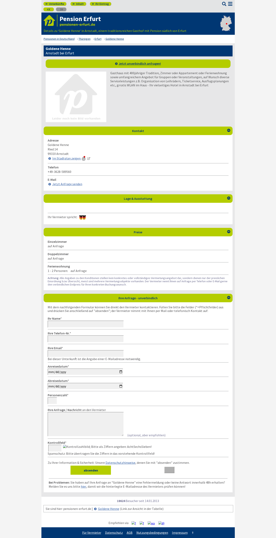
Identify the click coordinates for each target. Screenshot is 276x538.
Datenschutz (114, 533)
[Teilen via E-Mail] (162, 523)
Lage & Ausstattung (177, 199)
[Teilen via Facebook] (135, 523)
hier (83, 486)
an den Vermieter (77, 410)
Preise (182, 232)
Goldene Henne (108, 509)
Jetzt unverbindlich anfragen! (140, 63)
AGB (130, 533)
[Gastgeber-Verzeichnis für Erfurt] (50, 20)
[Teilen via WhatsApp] (153, 523)
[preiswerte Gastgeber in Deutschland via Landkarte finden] (226, 27)
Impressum (180, 533)
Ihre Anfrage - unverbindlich (174, 298)
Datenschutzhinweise (120, 463)
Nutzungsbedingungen (152, 533)
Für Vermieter (91, 533)
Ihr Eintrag (100, 4)
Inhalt (78, 4)
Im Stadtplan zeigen (66, 158)
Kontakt (181, 131)
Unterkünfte (54, 4)
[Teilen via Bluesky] (143, 523)
